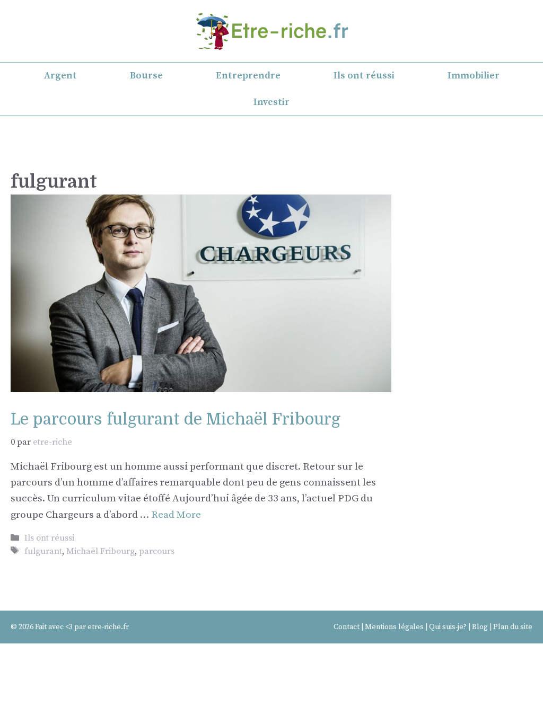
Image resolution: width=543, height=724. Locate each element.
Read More (176, 515)
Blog (480, 627)
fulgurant (43, 551)
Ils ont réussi (364, 75)
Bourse (146, 75)
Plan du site (512, 627)
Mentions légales (394, 627)
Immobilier (474, 75)
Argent (60, 75)
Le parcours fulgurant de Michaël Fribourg (175, 419)
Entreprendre (248, 75)
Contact (347, 627)
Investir (271, 102)
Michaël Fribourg (100, 551)
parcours (156, 551)
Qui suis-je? (448, 627)
